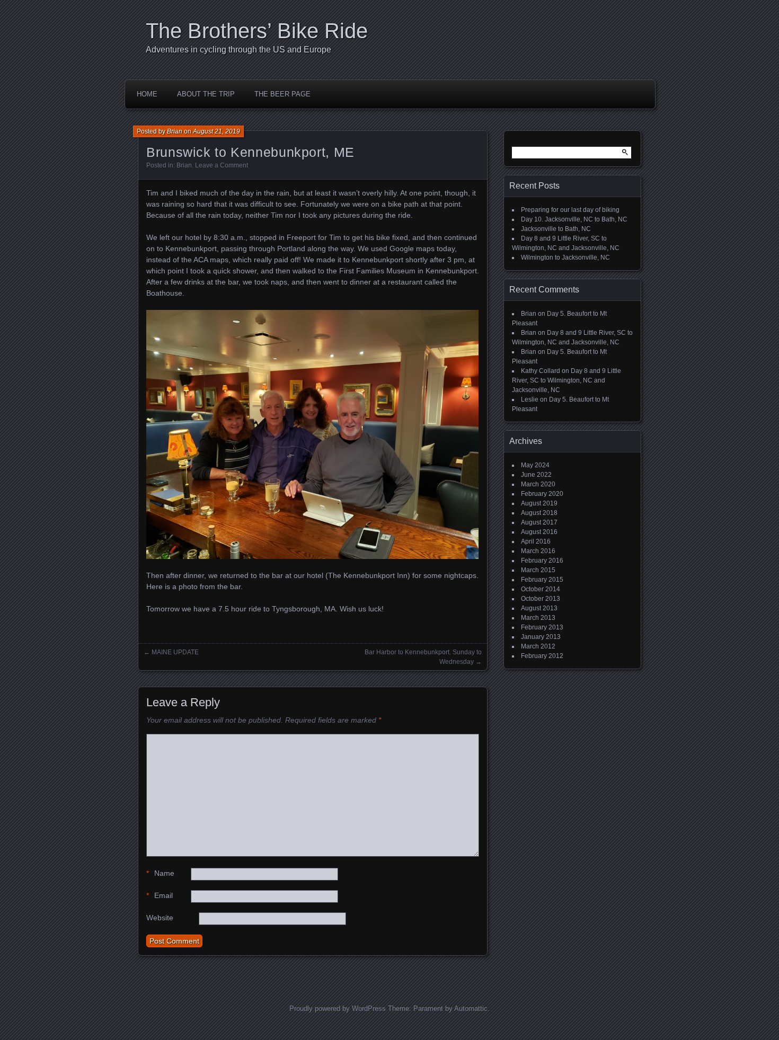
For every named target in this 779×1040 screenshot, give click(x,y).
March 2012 (538, 646)
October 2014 (540, 589)
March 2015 (538, 570)
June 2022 (536, 474)
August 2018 (539, 513)
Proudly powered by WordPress (337, 1008)
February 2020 (542, 493)
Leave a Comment (221, 165)
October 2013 (540, 598)
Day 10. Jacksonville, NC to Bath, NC (574, 219)
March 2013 (538, 617)
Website (159, 917)
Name (160, 873)
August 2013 (539, 608)
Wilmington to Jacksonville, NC (565, 257)
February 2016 (542, 560)
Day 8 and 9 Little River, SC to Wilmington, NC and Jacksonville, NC (566, 380)
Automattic (471, 1008)
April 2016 (536, 541)
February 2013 (542, 627)
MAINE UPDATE (175, 652)
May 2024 (535, 465)
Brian (174, 131)
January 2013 (541, 637)
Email (159, 895)
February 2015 (542, 579)
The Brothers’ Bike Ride (257, 30)
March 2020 (538, 484)
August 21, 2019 (216, 131)
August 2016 (539, 532)
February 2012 (542, 656)
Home (147, 94)
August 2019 (539, 503)
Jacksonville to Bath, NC (556, 229)
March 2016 (538, 551)
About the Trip (206, 94)
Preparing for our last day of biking (570, 210)
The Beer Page (282, 94)
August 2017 (539, 522)
